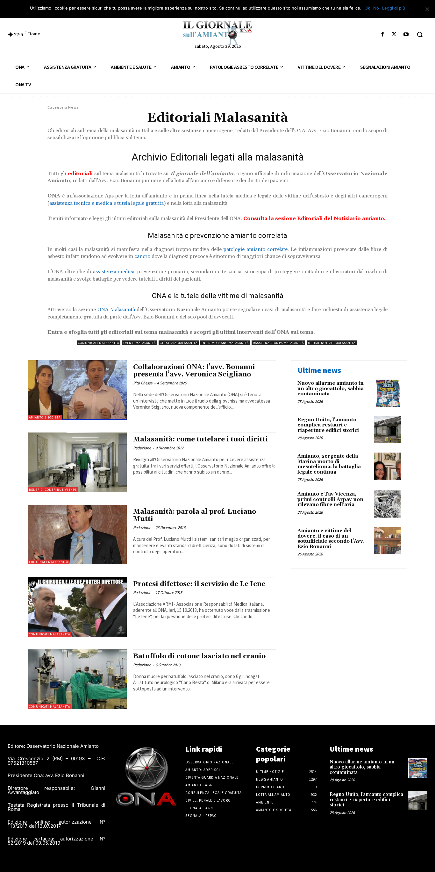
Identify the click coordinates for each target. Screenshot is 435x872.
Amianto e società (45, 417)
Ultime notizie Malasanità (331, 343)
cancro (142, 256)
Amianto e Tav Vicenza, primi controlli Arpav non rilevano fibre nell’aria (330, 499)
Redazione (142, 448)
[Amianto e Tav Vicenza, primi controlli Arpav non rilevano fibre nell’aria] (387, 504)
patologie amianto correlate (256, 249)
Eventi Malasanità (139, 343)
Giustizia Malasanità (178, 343)
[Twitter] (394, 34)
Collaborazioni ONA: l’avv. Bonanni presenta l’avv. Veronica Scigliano (194, 371)
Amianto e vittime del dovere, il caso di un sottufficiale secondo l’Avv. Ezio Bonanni (331, 539)
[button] (419, 34)
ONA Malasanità (116, 309)
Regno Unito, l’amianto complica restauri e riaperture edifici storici (328, 425)
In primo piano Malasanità (225, 343)
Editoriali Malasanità (48, 562)
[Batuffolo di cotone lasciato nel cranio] (77, 679)
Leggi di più (393, 8)
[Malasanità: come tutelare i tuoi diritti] (77, 462)
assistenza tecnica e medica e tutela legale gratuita (106, 203)
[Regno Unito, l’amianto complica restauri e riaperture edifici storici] (387, 429)
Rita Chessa (143, 383)
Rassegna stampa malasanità (278, 343)
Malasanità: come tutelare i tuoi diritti (200, 439)
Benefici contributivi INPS (53, 490)
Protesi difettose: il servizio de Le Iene (199, 584)
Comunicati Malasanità (98, 343)
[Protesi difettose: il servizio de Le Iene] (77, 607)
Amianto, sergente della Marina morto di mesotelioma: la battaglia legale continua (329, 464)
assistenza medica (113, 271)
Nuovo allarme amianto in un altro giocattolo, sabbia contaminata (330, 388)
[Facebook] (382, 34)
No (376, 8)
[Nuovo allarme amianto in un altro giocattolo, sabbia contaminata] (387, 393)
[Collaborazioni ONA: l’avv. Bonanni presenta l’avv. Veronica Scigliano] (77, 390)
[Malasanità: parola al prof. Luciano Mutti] (77, 534)
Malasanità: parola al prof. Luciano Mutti (194, 515)
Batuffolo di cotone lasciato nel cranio (199, 656)
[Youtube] (406, 34)
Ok (367, 8)
